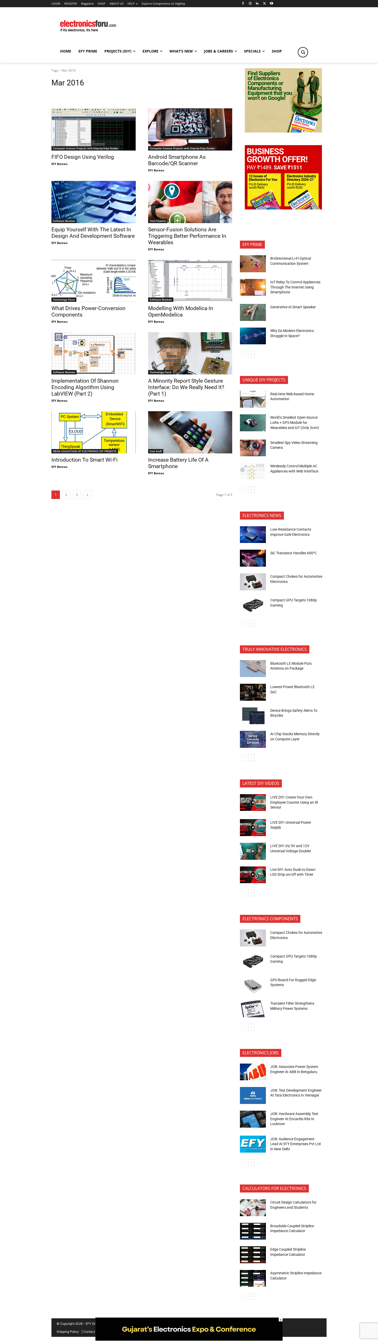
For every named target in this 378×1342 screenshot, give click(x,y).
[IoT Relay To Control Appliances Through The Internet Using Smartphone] (253, 287)
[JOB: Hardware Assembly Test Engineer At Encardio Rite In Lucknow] (253, 1119)
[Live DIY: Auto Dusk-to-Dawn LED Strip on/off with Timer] (253, 874)
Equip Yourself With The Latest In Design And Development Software (93, 232)
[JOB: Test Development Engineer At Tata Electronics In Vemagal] (253, 1095)
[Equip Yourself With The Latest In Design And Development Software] (93, 202)
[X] (264, 4)
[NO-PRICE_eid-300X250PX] (283, 131)
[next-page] (87, 494)
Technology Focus (64, 299)
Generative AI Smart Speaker (293, 307)
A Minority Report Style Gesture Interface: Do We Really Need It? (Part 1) (186, 387)
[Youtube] (272, 4)
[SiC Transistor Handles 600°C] (253, 558)
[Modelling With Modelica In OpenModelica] (190, 281)
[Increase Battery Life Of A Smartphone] (190, 432)
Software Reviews (64, 221)
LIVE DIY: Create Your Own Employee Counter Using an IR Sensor (294, 802)
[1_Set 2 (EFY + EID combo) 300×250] (283, 208)
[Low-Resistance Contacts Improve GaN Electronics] (253, 534)
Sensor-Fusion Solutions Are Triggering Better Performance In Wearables (187, 235)
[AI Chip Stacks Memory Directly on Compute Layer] (253, 739)
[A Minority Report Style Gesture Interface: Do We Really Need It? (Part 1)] (190, 353)
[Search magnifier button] (302, 52)
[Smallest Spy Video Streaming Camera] (253, 448)
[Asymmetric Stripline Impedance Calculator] (253, 1278)
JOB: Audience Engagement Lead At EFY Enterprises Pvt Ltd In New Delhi (295, 1144)
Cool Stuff (156, 451)
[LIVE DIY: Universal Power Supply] (253, 827)
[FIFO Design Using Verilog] (93, 129)
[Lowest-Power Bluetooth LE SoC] (253, 692)
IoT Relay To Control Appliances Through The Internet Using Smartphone (295, 287)
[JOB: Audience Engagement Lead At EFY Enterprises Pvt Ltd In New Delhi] (253, 1144)
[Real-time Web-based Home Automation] (253, 399)
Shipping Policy (68, 1332)
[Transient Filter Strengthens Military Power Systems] (253, 1008)
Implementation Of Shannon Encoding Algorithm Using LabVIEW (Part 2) (85, 387)
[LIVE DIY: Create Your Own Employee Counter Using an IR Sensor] (253, 802)
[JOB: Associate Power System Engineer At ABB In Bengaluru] (253, 1072)
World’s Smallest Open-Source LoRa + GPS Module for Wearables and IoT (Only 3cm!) (294, 422)
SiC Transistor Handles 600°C (293, 553)
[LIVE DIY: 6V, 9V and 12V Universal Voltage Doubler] (253, 851)
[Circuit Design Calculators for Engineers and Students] (253, 1207)
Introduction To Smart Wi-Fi (84, 460)
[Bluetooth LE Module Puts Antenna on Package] (253, 668)
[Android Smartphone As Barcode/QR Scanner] (190, 129)
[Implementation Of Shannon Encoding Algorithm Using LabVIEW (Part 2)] (93, 353)
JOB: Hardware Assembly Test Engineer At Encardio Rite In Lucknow (294, 1119)
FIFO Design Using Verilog (82, 157)
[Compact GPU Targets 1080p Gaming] (253, 605)
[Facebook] (243, 4)
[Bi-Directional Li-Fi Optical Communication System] (253, 263)
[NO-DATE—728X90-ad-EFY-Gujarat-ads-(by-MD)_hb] (189, 1339)
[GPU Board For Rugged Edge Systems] (253, 985)
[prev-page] (243, 354)
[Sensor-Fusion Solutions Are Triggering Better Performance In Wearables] (190, 202)
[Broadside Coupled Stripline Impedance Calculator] (253, 1231)
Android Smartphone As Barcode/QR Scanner (177, 160)
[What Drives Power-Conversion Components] (93, 281)
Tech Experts (158, 221)
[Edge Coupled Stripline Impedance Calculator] (253, 1254)
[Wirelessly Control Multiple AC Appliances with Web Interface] (253, 471)
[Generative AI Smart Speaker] (253, 312)
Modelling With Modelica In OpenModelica (180, 311)
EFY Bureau (59, 164)
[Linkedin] (257, 4)
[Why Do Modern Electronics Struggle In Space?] (253, 336)
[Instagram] (250, 4)
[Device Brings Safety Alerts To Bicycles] (253, 715)
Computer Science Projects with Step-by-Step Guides (85, 148)
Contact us (91, 1332)
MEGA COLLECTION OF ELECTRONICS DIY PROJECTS (84, 451)
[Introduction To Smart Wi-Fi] (93, 432)
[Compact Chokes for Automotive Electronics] (253, 581)
